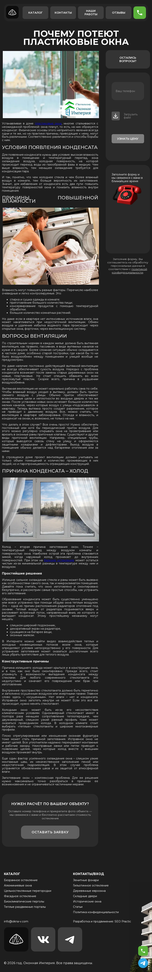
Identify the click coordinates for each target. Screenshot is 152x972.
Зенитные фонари (86, 880)
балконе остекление (59, 560)
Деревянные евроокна (89, 891)
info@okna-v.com (16, 921)
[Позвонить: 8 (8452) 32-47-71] (143, 951)
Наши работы (91, 12)
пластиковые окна (48, 123)
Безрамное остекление (21, 880)
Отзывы (118, 12)
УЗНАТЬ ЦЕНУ (127, 138)
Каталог (35, 12)
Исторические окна (87, 901)
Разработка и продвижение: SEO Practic (102, 921)
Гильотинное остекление (91, 885)
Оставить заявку (50, 832)
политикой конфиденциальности (129, 270)
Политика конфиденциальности (96, 912)
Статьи (78, 907)
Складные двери (85, 896)
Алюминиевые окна (18, 885)
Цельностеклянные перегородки (27, 891)
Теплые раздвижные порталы (25, 907)
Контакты (63, 12)
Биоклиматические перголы (24, 901)
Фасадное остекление (20, 896)
